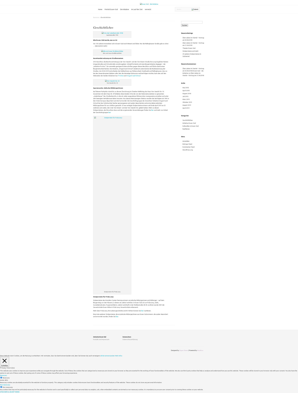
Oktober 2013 (187, 102)
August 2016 (187, 93)
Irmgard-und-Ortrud (134, 75)
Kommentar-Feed (189, 147)
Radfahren (186, 129)
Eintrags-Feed (187, 144)
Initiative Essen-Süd (189, 123)
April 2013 (186, 108)
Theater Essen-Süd (189, 48)
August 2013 (187, 105)
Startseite (96, 17)
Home (100, 9)
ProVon (120, 75)
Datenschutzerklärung (130, 339)
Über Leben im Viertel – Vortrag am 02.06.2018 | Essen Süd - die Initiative (193, 71)
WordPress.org (188, 150)
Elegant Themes (183, 350)
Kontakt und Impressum (101, 339)
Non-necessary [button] (5, 385)
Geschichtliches (188, 120)
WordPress (200, 350)
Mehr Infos (118, 356)
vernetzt (148, 9)
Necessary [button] (3, 375)
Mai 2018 (186, 87)
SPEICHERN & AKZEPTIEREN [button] (9, 392)
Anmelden (186, 141)
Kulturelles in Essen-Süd (191, 126)
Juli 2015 (185, 96)
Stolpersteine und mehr (190, 51)
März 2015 (186, 99)
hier (152, 110)
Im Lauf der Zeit (136, 9)
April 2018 (186, 90)
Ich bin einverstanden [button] (107, 356)
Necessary (6, 378)
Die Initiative (124, 9)
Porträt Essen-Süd (111, 9)
